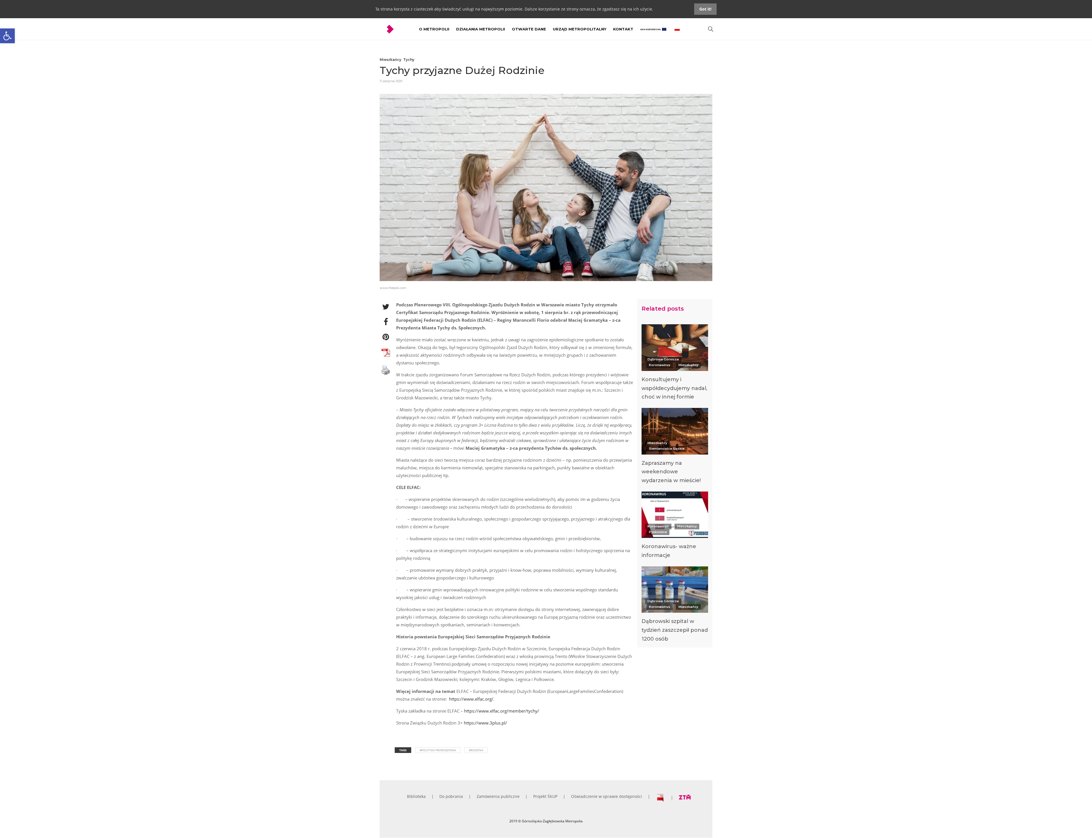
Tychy (408, 59)
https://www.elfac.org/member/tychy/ (501, 711)
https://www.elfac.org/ (471, 699)
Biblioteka (416, 796)
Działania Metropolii (480, 29)
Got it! (705, 9)
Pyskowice (658, 532)
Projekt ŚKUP (545, 796)
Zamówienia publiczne (498, 796)
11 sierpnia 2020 (391, 81)
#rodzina (476, 750)
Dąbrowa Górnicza (663, 359)
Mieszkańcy (390, 59)
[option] (674, 364)
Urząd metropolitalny (579, 29)
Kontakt (623, 29)
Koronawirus (659, 365)
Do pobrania (451, 796)
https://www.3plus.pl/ (485, 723)
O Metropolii (434, 29)
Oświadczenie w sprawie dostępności (606, 796)
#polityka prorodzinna (438, 750)
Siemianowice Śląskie (666, 449)
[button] (7, 35)
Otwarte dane (529, 29)
